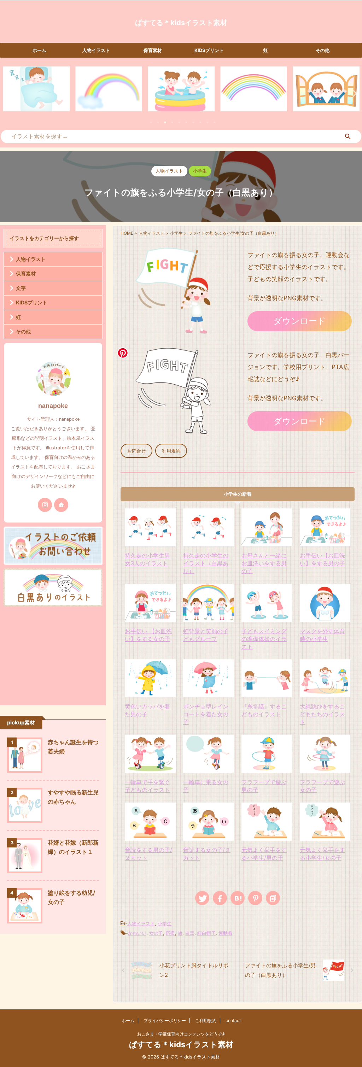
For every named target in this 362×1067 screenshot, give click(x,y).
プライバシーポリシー (165, 1020)
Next (352, 93)
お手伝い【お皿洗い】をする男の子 (322, 559)
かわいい (137, 933)
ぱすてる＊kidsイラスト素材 (181, 22)
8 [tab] (200, 122)
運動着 (225, 933)
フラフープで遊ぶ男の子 (264, 786)
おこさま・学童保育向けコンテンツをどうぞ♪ (181, 1034)
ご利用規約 (205, 1020)
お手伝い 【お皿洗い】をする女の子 (148, 635)
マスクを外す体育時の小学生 (322, 635)
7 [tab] (193, 122)
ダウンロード (299, 321)
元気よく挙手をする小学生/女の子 (322, 853)
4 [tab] (172, 122)
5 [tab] (179, 122)
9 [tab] (207, 122)
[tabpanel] (36, 88)
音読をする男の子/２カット (148, 853)
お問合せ (136, 451)
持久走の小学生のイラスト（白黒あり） (205, 563)
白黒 (189, 933)
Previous (9, 93)
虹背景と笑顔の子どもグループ (205, 635)
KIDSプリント (209, 50)
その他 (322, 50)
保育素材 (153, 50)
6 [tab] (186, 122)
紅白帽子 (206, 933)
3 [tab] (165, 122)
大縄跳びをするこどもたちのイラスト (322, 714)
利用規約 (171, 451)
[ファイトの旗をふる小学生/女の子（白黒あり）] (237, 898)
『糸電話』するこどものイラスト (264, 710)
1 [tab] (150, 122)
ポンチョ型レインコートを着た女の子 (205, 714)
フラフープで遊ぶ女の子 (322, 786)
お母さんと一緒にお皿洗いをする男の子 (264, 563)
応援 (170, 933)
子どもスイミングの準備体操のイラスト (264, 639)
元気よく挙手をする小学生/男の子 (264, 853)
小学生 (164, 923)
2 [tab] (158, 122)
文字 (21, 288)
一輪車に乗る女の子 (205, 786)
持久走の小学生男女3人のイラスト (147, 559)
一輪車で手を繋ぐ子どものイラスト (147, 786)
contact (233, 1020)
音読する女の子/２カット (206, 853)
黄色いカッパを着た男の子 (147, 710)
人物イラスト (96, 50)
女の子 (156, 933)
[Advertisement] (53, 654)
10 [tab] (214, 122)
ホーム (39, 50)
